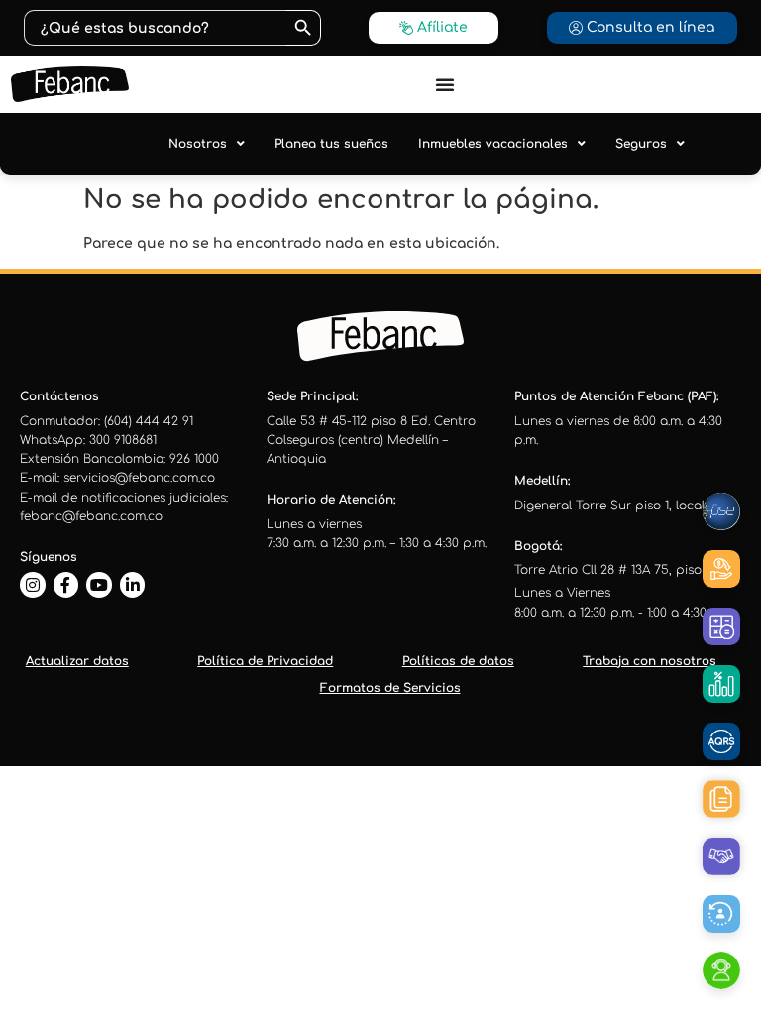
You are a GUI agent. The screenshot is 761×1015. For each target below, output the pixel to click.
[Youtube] (99, 585)
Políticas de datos (458, 661)
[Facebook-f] (66, 585)
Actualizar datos (77, 661)
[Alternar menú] (445, 84)
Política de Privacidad (265, 661)
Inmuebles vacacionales (493, 144)
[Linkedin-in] (133, 585)
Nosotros (197, 144)
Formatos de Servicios (390, 688)
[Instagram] (33, 585)
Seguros (641, 144)
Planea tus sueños (331, 144)
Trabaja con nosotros (649, 661)
